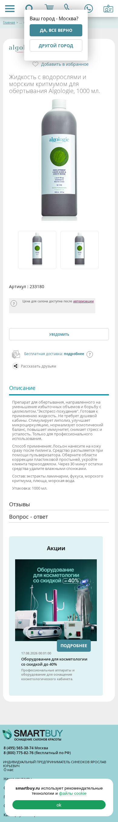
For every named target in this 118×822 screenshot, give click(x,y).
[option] (38, 250)
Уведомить (59, 334)
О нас (9, 769)
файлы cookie (73, 793)
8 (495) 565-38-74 (19, 747)
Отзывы (19, 504)
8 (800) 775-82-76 (19, 752)
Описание (22, 387)
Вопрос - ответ (28, 516)
